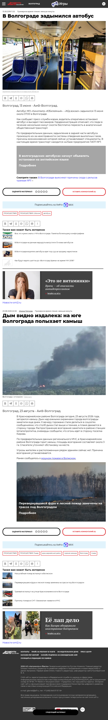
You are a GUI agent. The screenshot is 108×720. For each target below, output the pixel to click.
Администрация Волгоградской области (21, 91)
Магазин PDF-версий (30, 655)
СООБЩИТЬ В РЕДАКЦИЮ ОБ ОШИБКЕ (36, 658)
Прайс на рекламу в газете (43, 652)
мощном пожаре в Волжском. (58, 458)
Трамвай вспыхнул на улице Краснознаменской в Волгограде (42, 592)
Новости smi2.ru (12, 302)
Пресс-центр (86, 652)
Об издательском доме (67, 652)
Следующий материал (55, 712)
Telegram (28, 397)
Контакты (25, 652)
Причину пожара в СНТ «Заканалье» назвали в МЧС (37, 601)
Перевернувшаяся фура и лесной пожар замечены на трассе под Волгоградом (60, 505)
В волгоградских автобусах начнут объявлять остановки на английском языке (54, 157)
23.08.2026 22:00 (10, 311)
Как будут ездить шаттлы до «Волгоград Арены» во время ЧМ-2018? (44, 261)
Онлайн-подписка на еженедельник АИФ (59, 655)
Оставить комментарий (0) (84, 192)
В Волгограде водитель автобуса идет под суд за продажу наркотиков (46, 251)
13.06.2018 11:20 (9, 11)
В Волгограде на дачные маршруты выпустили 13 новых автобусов (44, 242)
